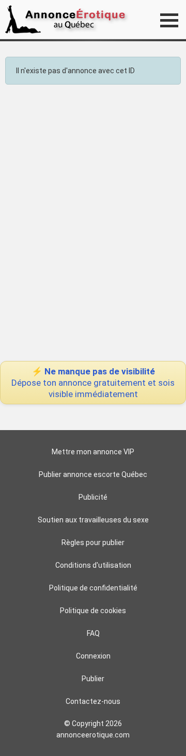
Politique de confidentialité (93, 588)
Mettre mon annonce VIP (93, 452)
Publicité (93, 497)
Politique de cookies (93, 610)
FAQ (93, 633)
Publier (93, 679)
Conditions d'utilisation (93, 565)
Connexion (93, 656)
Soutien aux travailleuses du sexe (93, 520)
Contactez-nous (93, 701)
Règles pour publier (93, 542)
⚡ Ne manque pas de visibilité (93, 382)
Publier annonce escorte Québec (93, 474)
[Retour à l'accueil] (68, 19)
